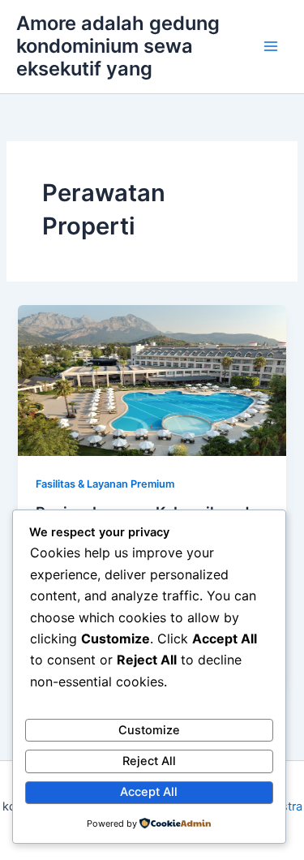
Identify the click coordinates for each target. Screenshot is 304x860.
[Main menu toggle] (271, 46)
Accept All (149, 792)
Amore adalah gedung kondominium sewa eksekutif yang (118, 46)
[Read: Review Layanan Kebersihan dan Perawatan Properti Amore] (151, 379)
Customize (149, 730)
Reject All (149, 761)
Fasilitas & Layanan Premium (105, 484)
